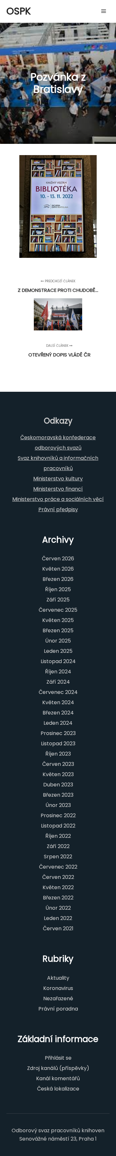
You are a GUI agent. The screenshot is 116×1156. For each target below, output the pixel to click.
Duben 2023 (58, 784)
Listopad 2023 (58, 743)
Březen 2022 (58, 897)
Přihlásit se (58, 1058)
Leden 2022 (58, 918)
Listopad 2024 (58, 661)
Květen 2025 (58, 620)
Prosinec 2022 (58, 815)
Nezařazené (58, 998)
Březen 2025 (58, 630)
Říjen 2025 (58, 589)
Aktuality (58, 978)
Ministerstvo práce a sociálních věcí (58, 499)
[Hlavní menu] (104, 11)
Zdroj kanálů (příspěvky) (58, 1068)
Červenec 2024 (58, 692)
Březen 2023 (58, 795)
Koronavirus (58, 988)
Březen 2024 (58, 712)
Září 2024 (58, 682)
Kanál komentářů (58, 1078)
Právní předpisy (58, 509)
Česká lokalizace (58, 1088)
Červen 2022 (58, 877)
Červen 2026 (58, 558)
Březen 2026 (58, 579)
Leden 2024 (58, 723)
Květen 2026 (58, 569)
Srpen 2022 (58, 856)
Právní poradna (58, 1008)
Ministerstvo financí (58, 489)
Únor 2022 (58, 908)
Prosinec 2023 (58, 733)
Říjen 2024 (58, 671)
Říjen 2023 (58, 754)
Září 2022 (58, 846)
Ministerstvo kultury (58, 478)
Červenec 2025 (58, 610)
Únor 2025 (58, 640)
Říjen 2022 (58, 836)
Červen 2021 (58, 928)
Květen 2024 (58, 702)
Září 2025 (58, 599)
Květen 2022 (58, 887)
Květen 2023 (58, 774)
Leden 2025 (58, 651)
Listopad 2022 (58, 825)
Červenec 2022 (58, 867)
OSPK (18, 11)
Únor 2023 (58, 805)
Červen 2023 (58, 764)
